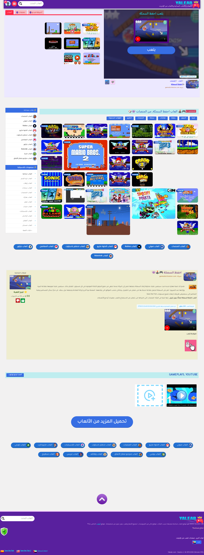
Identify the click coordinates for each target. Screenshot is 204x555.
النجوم (183, 118)
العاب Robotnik (26, 149)
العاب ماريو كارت (45, 445)
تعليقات (21, 12)
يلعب (151, 50)
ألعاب (9, 12)
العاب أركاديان (27, 216)
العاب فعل (28, 202)
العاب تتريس (72, 454)
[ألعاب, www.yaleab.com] (185, 4)
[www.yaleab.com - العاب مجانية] (189, 519)
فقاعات (163, 118)
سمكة (152, 118)
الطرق (129, 118)
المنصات (140, 118)
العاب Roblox (27, 126)
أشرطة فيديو (36, 12)
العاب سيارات (27, 188)
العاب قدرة (28, 154)
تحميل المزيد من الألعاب (102, 421)
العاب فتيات (27, 207)
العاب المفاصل (26, 140)
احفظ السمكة (43, 551)
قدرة (193, 118)
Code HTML (194, 287)
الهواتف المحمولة (115, 118)
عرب (198, 542)
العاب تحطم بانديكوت (24, 135)
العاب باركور (28, 144)
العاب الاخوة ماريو (25, 130)
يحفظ (173, 118)
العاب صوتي (27, 121)
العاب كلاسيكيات (26, 211)
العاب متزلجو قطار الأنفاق (23, 158)
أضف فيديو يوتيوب (15, 375)
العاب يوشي (155, 454)
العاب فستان (27, 225)
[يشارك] (107, 82)
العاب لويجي (20, 445)
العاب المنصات (26, 116)
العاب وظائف (96, 454)
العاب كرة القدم (26, 179)
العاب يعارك (27, 197)
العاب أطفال (27, 221)
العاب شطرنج (48, 454)
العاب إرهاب (27, 183)
